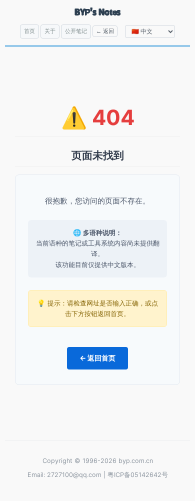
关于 (50, 31)
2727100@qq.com (74, 474)
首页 (29, 31)
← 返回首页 (98, 358)
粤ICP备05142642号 (138, 474)
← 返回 (105, 31)
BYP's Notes (97, 12)
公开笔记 (76, 31)
